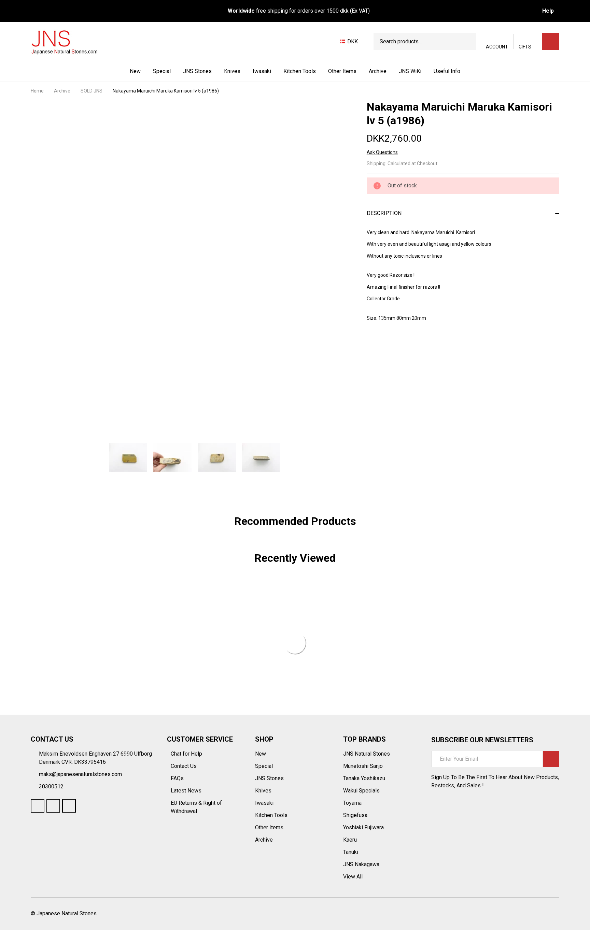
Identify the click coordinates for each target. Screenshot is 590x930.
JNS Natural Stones (366, 753)
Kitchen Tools (299, 71)
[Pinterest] (419, 345)
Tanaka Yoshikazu (364, 778)
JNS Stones (197, 71)
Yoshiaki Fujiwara (363, 827)
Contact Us (184, 766)
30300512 (51, 786)
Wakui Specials (361, 790)
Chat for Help (187, 753)
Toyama (352, 803)
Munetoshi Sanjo (363, 766)
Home (37, 91)
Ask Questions (382, 152)
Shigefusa (355, 815)
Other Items (342, 71)
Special (162, 71)
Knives (232, 71)
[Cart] (550, 41)
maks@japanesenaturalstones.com (80, 774)
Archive (378, 71)
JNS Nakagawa (361, 864)
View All (353, 876)
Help (548, 11)
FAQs (177, 778)
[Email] (394, 345)
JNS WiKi (410, 71)
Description (384, 213)
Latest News (187, 790)
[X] (407, 345)
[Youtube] (53, 806)
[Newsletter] (551, 759)
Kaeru (350, 839)
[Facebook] (382, 345)
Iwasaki (262, 71)
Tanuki (350, 852)
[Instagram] (69, 806)
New (135, 71)
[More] (212, 71)
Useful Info (447, 71)
